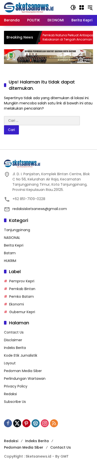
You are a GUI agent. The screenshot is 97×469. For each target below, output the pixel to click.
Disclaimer (13, 340)
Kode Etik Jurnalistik (20, 355)
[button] (73, 7)
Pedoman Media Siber (23, 370)
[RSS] (54, 423)
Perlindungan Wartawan (25, 378)
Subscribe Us (15, 401)
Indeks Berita (15, 347)
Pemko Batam (21, 296)
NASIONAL (12, 237)
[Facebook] (8, 423)
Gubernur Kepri (22, 311)
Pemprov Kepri (21, 281)
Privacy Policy (15, 386)
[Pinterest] (26, 423)
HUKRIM (10, 260)
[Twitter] (17, 423)
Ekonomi (16, 304)
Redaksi (10, 393)
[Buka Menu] (82, 7)
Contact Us (14, 332)
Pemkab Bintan (22, 288)
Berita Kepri (13, 245)
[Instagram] (45, 423)
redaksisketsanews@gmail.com (39, 208)
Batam (10, 253)
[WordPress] (36, 423)
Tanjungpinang (17, 229)
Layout (10, 363)
